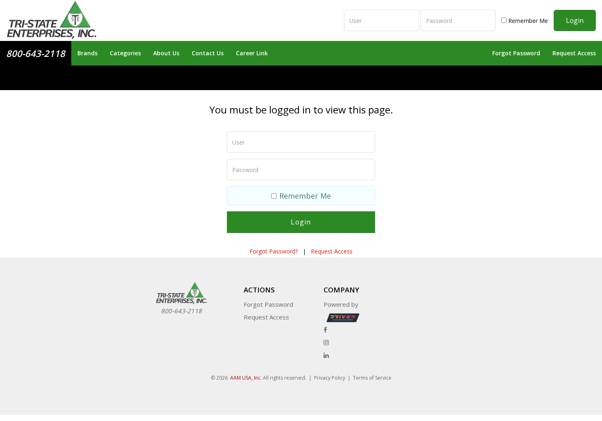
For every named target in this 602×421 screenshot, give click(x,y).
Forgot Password (516, 53)
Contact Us (208, 53)
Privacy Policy (329, 377)
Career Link (252, 53)
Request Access (574, 53)
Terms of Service (372, 377)
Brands (87, 53)
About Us (166, 53)
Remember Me (527, 21)
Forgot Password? (273, 251)
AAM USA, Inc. (246, 377)
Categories (125, 53)
